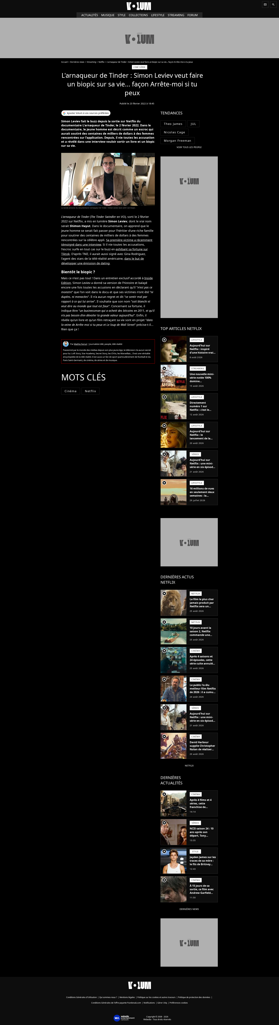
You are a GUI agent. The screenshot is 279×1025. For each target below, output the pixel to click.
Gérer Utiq (162, 1002)
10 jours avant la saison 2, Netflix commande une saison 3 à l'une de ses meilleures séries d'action (203, 636)
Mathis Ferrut (80, 344)
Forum (192, 15)
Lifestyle (158, 15)
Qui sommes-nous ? (108, 997)
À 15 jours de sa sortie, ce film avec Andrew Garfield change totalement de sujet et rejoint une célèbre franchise (202, 896)
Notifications (149, 1002)
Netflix (101, 62)
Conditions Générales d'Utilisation (81, 997)
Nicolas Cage (174, 132)
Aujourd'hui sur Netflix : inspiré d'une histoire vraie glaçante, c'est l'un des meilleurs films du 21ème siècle (202, 354)
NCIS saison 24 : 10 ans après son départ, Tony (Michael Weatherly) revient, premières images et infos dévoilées (202, 839)
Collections (138, 15)
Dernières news (77, 62)
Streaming (91, 62)
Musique (107, 15)
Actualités (89, 15)
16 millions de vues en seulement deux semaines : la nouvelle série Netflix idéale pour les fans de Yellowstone (202, 499)
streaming (176, 15)
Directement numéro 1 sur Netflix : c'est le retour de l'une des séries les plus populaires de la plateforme (202, 413)
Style (122, 15)
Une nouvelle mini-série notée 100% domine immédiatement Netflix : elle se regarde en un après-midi (202, 384)
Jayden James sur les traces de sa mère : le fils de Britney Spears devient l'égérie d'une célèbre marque (203, 866)
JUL (193, 124)
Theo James (173, 124)
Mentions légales (127, 997)
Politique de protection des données (194, 997)
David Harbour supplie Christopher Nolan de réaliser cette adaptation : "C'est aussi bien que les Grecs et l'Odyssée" (202, 752)
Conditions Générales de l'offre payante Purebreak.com (116, 1002)
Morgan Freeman (177, 141)
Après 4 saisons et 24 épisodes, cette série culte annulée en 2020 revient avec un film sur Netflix (203, 663)
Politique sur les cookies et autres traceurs (156, 997)
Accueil (64, 62)
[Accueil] (139, 6)
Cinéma (71, 391)
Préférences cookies (179, 1002)
